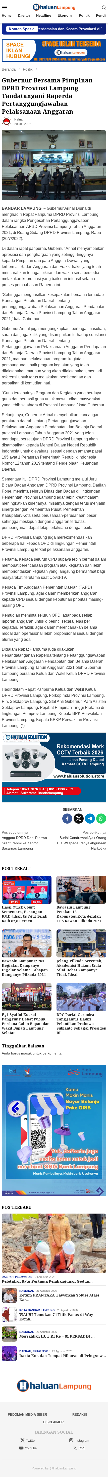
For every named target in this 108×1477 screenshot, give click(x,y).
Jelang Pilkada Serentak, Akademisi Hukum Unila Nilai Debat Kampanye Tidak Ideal (79, 967)
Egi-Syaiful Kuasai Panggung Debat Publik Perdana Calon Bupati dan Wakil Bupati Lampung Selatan (25, 1023)
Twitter (31, 1440)
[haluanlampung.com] (54, 7)
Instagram (82, 1440)
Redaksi (79, 1414)
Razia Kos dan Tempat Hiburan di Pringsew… (62, 1355)
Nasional (26, 1290)
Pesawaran (23, 1276)
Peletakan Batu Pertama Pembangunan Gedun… (47, 1281)
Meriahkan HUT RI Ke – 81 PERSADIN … (57, 1336)
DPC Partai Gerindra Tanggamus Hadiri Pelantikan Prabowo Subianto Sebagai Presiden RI (81, 1023)
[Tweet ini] (79, 818)
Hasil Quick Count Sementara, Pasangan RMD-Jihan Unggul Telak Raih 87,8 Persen (24, 914)
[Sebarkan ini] (67, 818)
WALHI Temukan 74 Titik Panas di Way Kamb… (56, 1316)
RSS (82, 1448)
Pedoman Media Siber (27, 1414)
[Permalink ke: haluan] (7, 121)
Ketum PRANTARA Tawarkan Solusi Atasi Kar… (59, 1297)
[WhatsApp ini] (101, 818)
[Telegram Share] (90, 818)
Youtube (31, 1448)
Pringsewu (41, 1351)
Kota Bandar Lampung (37, 1310)
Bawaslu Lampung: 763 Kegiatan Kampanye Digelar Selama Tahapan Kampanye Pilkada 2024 (25, 967)
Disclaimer (53, 1422)
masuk (26, 1053)
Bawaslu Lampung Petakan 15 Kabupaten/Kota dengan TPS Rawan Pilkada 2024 (79, 914)
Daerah (8, 1276)
